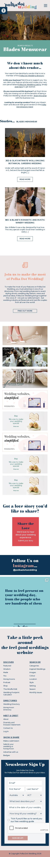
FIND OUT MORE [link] (25, 311)
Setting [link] (32, 686)
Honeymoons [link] (9, 679)
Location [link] (33, 679)
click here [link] (19, 87)
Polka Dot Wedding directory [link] (31, 76)
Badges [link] (6, 755)
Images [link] (32, 672)
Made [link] (5, 672)
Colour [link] (32, 676)
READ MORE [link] (25, 179)
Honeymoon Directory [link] (8, 708)
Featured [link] (7, 666)
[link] (3, 10)
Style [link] (31, 682)
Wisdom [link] (7, 669)
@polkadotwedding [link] (25, 570)
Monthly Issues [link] (35, 692)
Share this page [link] (40, 96)
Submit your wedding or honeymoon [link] (8, 746)
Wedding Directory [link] (11, 704)
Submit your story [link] (25, 541)
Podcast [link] (6, 682)
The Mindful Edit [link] (10, 689)
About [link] (5, 719)
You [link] (4, 676)
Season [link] (32, 689)
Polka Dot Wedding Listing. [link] (29, 85)
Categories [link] (34, 666)
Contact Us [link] (8, 728)
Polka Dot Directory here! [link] (31, 106)
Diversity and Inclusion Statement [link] (11, 723)
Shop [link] (5, 686)
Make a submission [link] (11, 741)
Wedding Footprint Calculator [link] (11, 693)
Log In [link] (6, 731)
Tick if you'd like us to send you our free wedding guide (26, 820)
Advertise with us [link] (10, 752)
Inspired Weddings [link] (37, 669)
